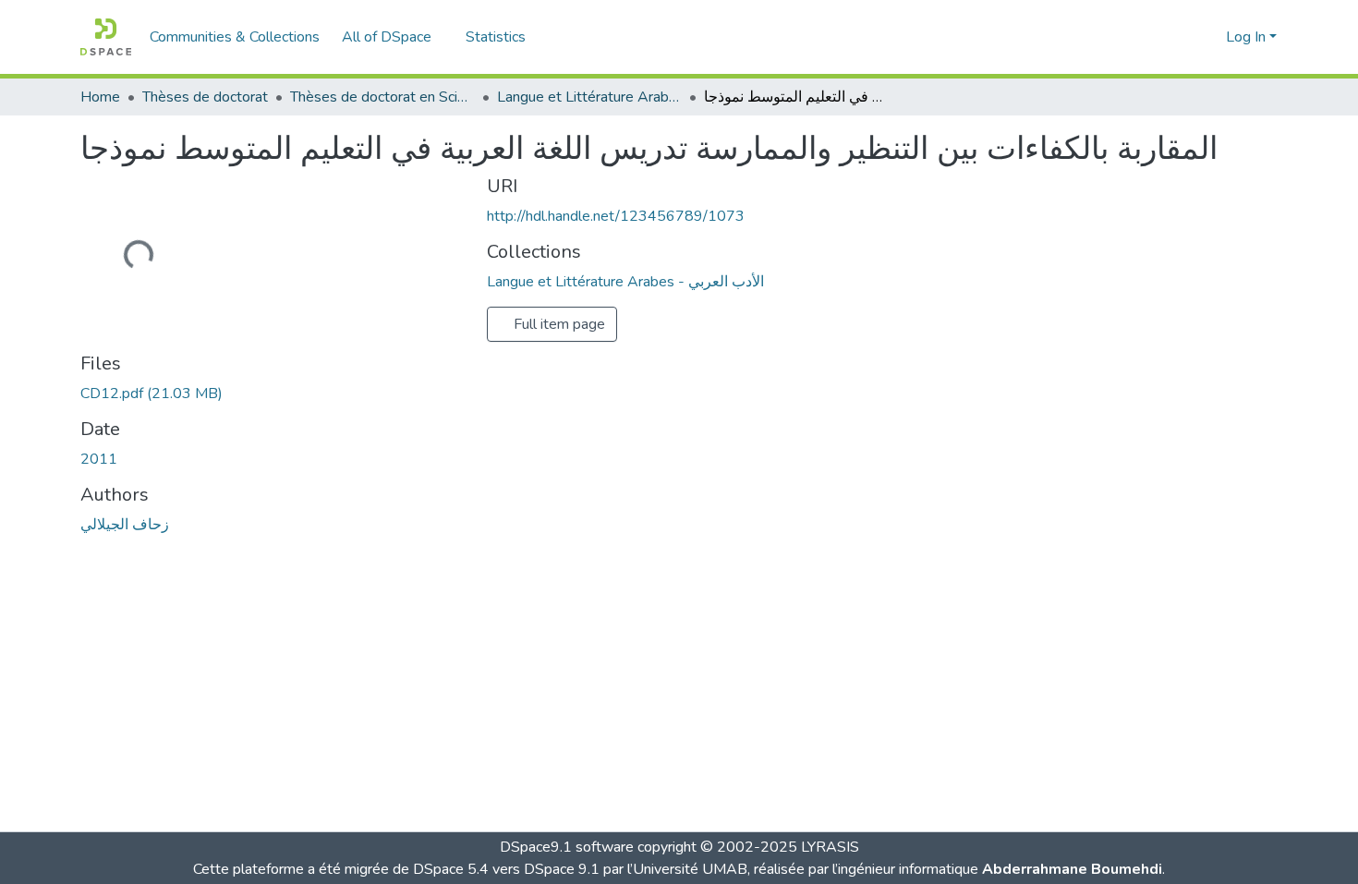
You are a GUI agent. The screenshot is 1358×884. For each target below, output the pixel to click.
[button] (105, 36)
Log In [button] (1247, 37)
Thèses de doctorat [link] (205, 97)
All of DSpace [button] (386, 37)
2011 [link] (98, 459)
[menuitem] (392, 37)
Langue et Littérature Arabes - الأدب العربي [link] (589, 97)
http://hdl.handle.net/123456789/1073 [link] (616, 216)
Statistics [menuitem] (496, 37)
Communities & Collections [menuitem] (235, 37)
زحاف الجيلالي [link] (124, 525)
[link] (272, 393)
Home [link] (100, 97)
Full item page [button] (557, 324)
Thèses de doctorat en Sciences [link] (382, 97)
